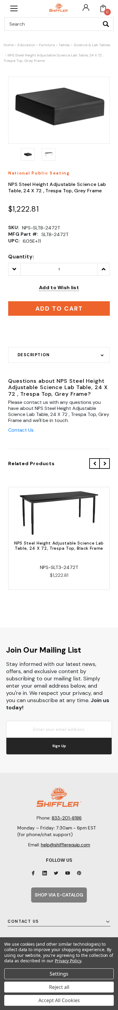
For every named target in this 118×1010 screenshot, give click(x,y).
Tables (64, 45)
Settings (59, 973)
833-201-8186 (67, 818)
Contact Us (21, 430)
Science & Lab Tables (92, 45)
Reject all (59, 987)
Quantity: (21, 256)
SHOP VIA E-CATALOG (59, 895)
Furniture (47, 45)
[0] (103, 8)
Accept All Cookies (59, 1000)
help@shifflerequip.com (65, 845)
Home (9, 45)
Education (26, 45)
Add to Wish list (59, 287)
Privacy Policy (68, 961)
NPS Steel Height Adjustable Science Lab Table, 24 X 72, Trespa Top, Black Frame (59, 545)
